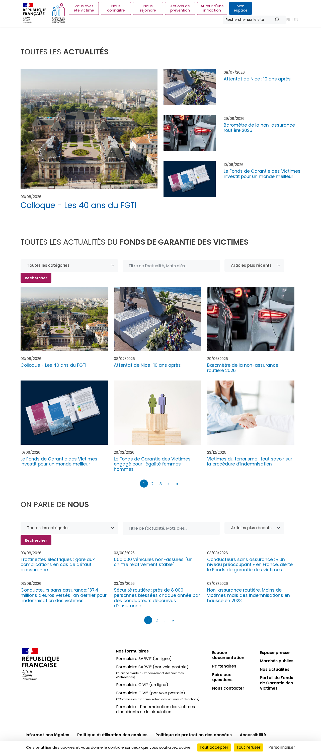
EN (296, 19)
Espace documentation (228, 655)
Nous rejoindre (148, 8)
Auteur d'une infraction (212, 8)
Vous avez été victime (84, 8)
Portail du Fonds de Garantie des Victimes (276, 683)
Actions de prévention (180, 8)
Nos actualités (274, 669)
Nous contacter (228, 688)
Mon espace (241, 8)
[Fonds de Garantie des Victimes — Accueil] (59, 13)
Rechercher (279, 20)
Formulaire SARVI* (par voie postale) (152, 667)
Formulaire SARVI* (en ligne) (144, 659)
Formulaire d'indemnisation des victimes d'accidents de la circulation (155, 709)
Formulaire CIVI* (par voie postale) (150, 693)
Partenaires (224, 666)
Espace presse (275, 652)
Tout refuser (248, 747)
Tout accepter (214, 747)
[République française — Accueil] (65, 664)
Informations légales (47, 735)
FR (288, 19)
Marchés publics (276, 661)
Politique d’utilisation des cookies (112, 735)
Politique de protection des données (193, 735)
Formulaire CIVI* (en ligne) (142, 685)
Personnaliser (281, 747)
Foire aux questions (222, 677)
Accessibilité (253, 735)
